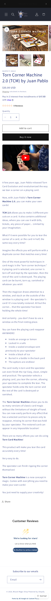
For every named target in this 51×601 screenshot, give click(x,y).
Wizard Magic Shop (20, 591)
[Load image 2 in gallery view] (25, 60)
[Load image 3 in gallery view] (39, 60)
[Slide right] (48, 61)
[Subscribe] (40, 579)
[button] (6, 14)
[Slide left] (2, 61)
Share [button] (7, 501)
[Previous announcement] (5, 4)
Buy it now (25, 137)
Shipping (5, 92)
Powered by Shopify (36, 591)
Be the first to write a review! (25, 550)
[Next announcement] (46, 4)
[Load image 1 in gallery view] (12, 60)
